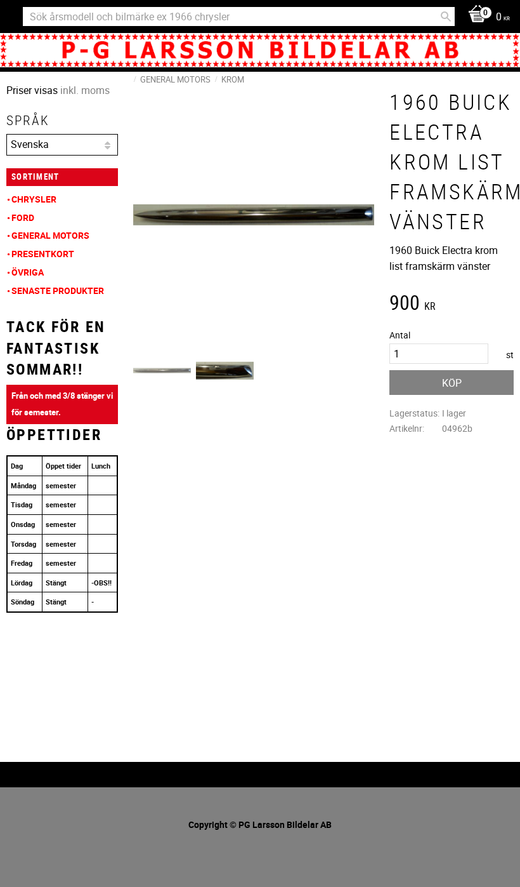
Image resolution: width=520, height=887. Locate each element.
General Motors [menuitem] (50, 235)
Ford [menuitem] (22, 217)
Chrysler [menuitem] (33, 199)
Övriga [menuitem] (27, 272)
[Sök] (445, 16)
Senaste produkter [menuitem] (57, 290)
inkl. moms (85, 90)
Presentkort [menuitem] (42, 254)
